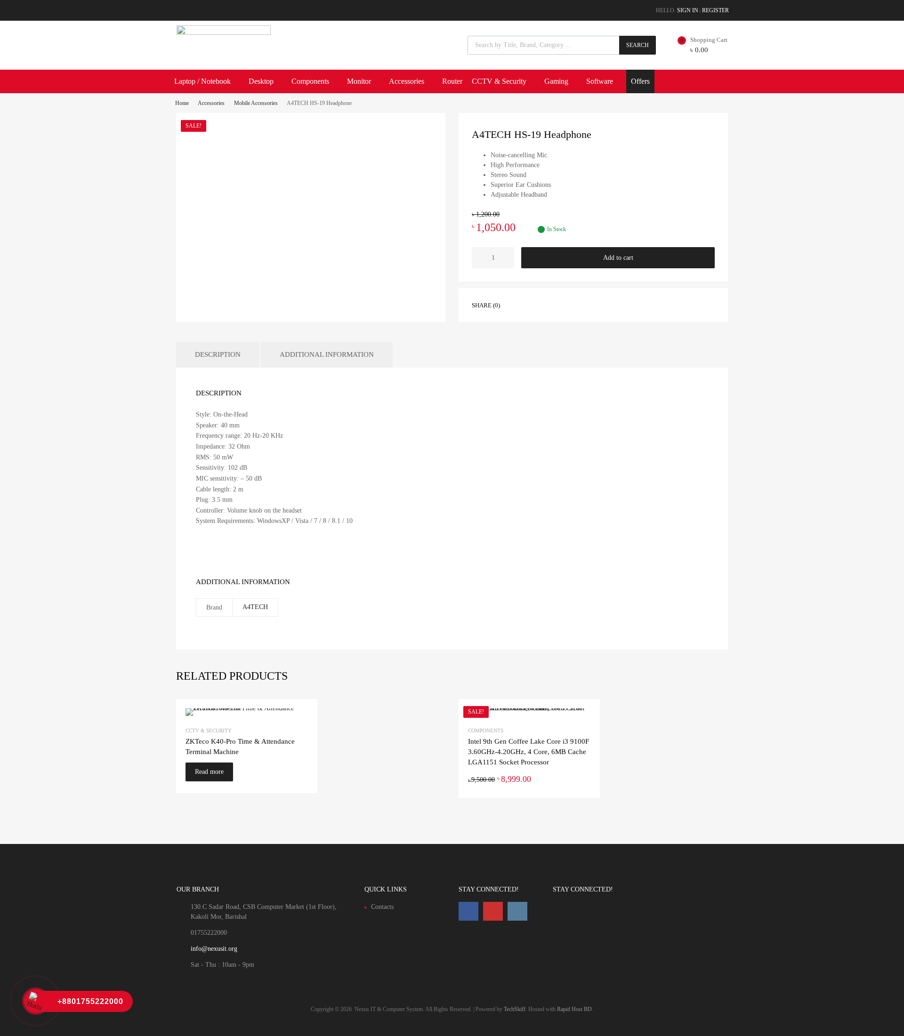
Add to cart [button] (584, 779)
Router (452, 81)
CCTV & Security (499, 81)
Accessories (406, 81)
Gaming (556, 81)
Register (715, 10)
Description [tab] (218, 354)
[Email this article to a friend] (571, 304)
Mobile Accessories (256, 103)
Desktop (261, 81)
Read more (209, 771)
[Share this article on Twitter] (537, 304)
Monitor (359, 81)
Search (637, 45)
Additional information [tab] (327, 354)
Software (599, 81)
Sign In (687, 10)
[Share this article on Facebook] (520, 304)
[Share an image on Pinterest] (554, 304)
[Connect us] (468, 911)
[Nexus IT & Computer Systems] (224, 32)
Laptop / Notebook (202, 81)
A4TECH (255, 606)
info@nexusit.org (214, 948)
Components (310, 81)
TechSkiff (514, 1009)
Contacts (382, 906)
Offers (640, 81)
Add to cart (618, 257)
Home (182, 103)
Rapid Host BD (574, 1009)
